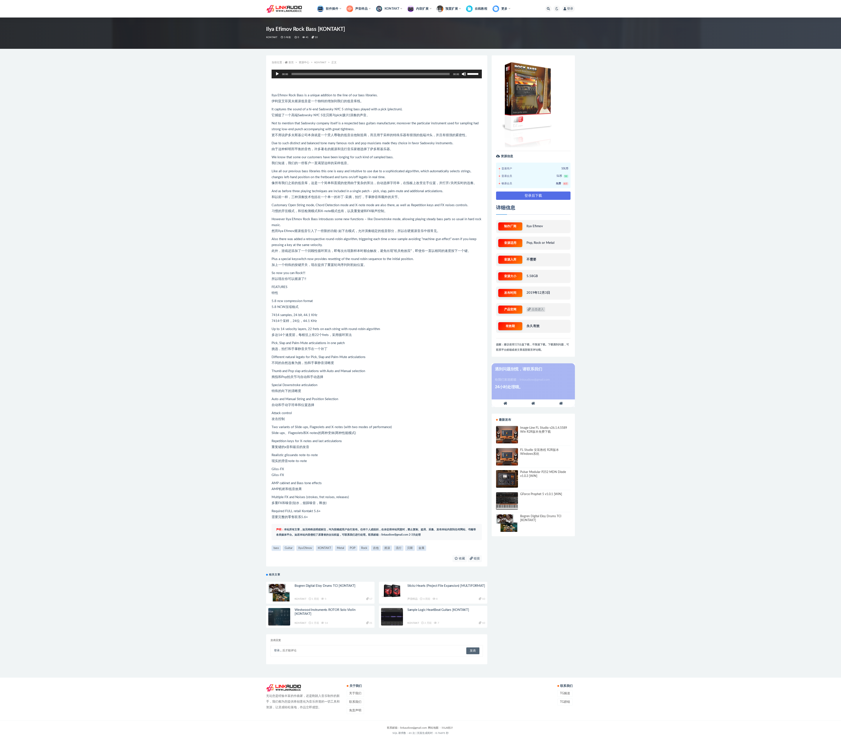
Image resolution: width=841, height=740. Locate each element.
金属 (421, 548)
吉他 (376, 548)
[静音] (464, 74)
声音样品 (412, 599)
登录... (278, 650)
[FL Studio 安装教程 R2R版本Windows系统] (507, 457)
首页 (291, 62)
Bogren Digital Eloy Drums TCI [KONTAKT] (325, 585)
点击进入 (537, 309)
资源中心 (304, 62)
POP (352, 548)
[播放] (277, 74)
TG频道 (565, 693)
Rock (364, 548)
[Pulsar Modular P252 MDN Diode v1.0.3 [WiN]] (507, 479)
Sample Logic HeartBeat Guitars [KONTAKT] (438, 610)
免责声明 (355, 710)
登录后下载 (533, 195)
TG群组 (565, 701)
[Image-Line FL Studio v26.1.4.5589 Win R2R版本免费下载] (507, 434)
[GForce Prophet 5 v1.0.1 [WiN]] (507, 501)
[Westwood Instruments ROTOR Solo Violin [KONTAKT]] (279, 617)
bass (276, 548)
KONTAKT (271, 37)
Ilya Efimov (305, 548)
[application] (377, 74)
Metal (340, 548)
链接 (476, 558)
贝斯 (410, 548)
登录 (570, 8)
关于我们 (355, 693)
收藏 (461, 558)
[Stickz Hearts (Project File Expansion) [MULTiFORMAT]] (392, 592)
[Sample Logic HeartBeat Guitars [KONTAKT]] (392, 617)
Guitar (289, 548)
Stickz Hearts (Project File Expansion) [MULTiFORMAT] (446, 585)
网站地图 (433, 727)
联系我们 (355, 701)
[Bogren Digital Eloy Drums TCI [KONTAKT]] (279, 592)
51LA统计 (447, 727)
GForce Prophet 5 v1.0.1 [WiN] (541, 494)
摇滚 (387, 548)
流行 (398, 548)
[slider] (473, 73)
